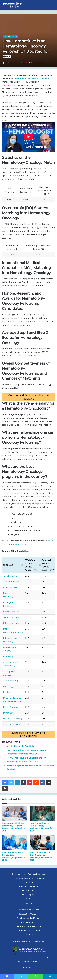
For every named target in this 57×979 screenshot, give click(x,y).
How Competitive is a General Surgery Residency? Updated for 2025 (13, 856)
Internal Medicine (12, 623)
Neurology (8, 656)
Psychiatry (8, 713)
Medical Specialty (10, 36)
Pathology (8, 686)
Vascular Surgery (11, 724)
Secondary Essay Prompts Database (28, 874)
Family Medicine (11, 611)
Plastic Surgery (10, 707)
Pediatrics (8, 692)
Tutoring (28, 903)
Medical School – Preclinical (28, 926)
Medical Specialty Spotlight (20, 746)
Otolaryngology (11, 680)
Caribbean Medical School (28, 918)
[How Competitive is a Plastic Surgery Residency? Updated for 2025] (42, 813)
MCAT (28, 899)
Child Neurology (11, 581)
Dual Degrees (28, 895)
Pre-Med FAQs (28, 882)
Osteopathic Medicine (28, 914)
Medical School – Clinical (28, 930)
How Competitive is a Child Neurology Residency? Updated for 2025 (41, 856)
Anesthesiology (11, 576)
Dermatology (10, 587)
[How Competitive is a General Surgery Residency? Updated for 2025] (14, 842)
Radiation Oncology (13, 718)
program (6, 85)
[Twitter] (11, 782)
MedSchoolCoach (11, 63)
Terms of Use (28, 967)
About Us (28, 934)
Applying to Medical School (28, 910)
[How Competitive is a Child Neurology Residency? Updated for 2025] (42, 842)
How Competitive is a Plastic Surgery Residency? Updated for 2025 (41, 827)
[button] (22, 565)
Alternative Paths (28, 922)
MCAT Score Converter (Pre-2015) (28, 878)
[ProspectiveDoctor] (12, 5)
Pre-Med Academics (28, 886)
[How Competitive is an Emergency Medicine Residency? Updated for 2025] (14, 813)
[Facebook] (5, 782)
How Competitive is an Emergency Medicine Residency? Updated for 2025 (13, 827)
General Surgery (11, 617)
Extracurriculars (28, 890)
